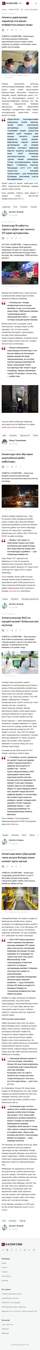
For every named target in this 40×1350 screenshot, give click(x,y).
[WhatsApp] (7, 30)
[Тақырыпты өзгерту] (29, 3)
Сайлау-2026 (14, 9)
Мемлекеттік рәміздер (11, 1302)
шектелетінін (14, 591)
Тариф (22, 1221)
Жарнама (5, 1333)
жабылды (14, 824)
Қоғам (34, 207)
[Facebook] (16, 30)
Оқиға (4, 1263)
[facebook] (16, 1250)
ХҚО (24, 835)
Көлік (32, 835)
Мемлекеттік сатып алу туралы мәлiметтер (19, 1311)
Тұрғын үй (25, 435)
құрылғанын (12, 427)
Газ (4, 1221)
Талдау (4, 1272)
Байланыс (5, 1329)
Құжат (5, 835)
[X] (20, 30)
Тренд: (4, 9)
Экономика (6, 1276)
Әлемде (5, 1280)
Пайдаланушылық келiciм (12, 1294)
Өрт (4, 435)
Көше (5, 599)
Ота (15, 207)
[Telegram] (11, 30)
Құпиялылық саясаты (10, 1298)
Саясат (5, 1267)
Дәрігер (6, 207)
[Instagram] (3, 30)
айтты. (21, 199)
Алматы (23, 207)
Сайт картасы (7, 1324)
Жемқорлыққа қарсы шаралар (14, 1307)
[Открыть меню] (36, 3)
